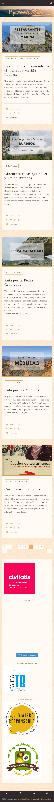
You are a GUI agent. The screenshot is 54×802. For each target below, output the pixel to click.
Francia (11, 166)
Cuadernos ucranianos (22, 489)
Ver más (27, 37)
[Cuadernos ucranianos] (11, 527)
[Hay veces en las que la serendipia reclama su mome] (38, 620)
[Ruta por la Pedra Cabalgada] (11, 329)
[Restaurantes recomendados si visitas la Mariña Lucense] (11, 112)
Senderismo (14, 273)
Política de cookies (45, 799)
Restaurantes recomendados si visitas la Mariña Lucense (26, 70)
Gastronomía (29, 58)
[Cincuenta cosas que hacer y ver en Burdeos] (11, 219)
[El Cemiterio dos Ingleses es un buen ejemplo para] (38, 633)
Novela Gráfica (17, 481)
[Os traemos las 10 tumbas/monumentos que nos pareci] (15, 620)
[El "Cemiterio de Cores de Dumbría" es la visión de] (15, 645)
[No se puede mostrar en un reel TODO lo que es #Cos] (15, 633)
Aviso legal (21, 799)
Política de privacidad (32, 799)
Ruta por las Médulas (21, 390)
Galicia (11, 58)
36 (5, 551)
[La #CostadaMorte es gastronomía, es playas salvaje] (38, 645)
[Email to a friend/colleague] (19, 112)
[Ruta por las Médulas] (11, 428)
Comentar (13, 117)
